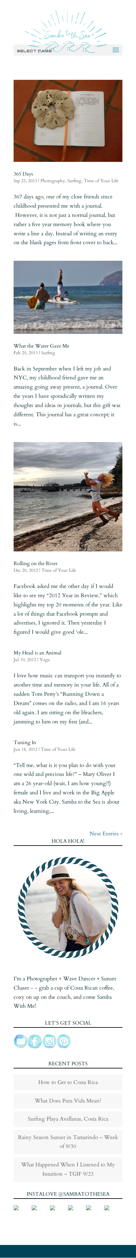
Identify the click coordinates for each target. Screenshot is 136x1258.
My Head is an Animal (37, 652)
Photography (52, 181)
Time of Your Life (101, 181)
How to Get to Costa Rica (68, 1082)
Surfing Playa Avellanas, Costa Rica (68, 1119)
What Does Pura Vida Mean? (68, 1100)
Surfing (74, 181)
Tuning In (25, 742)
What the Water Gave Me (41, 345)
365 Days (23, 173)
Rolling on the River (36, 563)
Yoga (45, 660)
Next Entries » (106, 833)
